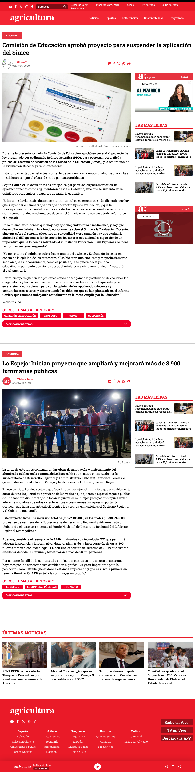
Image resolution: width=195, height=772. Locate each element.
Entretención (130, 18)
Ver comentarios (19, 324)
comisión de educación (20, 315)
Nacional (12, 35)
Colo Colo (23, 736)
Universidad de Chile (23, 746)
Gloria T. (22, 62)
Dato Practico (52, 736)
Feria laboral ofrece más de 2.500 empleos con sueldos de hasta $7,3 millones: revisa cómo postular (173, 187)
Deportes (110, 18)
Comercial (135, 736)
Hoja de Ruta (78, 752)
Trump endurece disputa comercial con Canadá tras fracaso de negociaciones (118, 675)
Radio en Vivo (169, 5)
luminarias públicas (42, 586)
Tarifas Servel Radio (135, 741)
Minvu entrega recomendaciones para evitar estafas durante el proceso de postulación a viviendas (152, 136)
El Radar (78, 741)
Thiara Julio (25, 379)
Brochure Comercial (107, 5)
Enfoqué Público (78, 746)
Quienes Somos (105, 736)
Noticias (93, 18)
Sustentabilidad (154, 18)
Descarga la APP (80, 4)
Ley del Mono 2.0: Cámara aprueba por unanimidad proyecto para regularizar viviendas (150, 170)
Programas (177, 18)
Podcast (130, 5)
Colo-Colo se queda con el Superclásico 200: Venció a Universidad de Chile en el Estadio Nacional (167, 677)
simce (73, 315)
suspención (96, 315)
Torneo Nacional (23, 752)
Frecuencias (78, 8)
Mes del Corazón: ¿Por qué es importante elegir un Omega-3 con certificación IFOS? (72, 675)
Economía (52, 741)
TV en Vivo (148, 5)
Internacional (52, 746)
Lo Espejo (12, 586)
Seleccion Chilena (23, 741)
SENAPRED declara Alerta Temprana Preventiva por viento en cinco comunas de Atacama (22, 677)
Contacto (105, 741)
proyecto (50, 315)
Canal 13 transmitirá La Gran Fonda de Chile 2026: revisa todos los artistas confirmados (173, 153)
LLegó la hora (78, 736)
